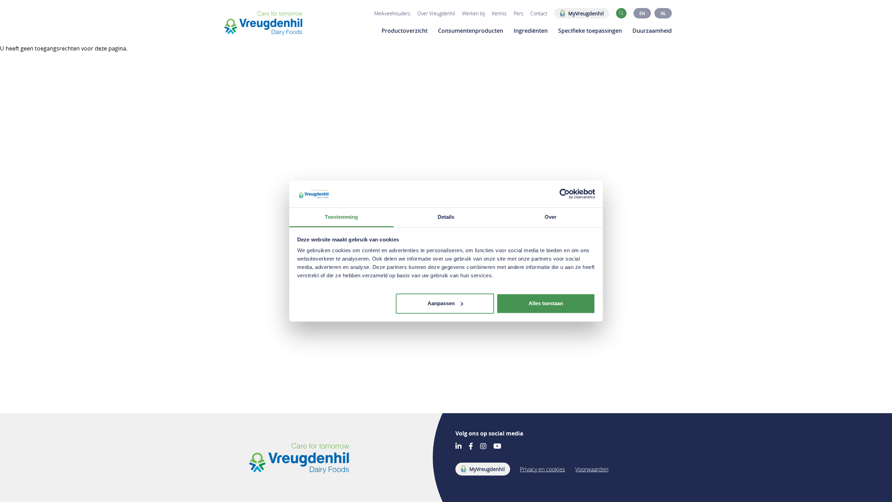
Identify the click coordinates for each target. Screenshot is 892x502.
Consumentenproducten (470, 30)
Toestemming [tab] (341, 217)
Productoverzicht (405, 30)
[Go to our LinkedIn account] (458, 447)
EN (642, 13)
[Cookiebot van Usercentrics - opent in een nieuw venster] (564, 193)
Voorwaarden (591, 469)
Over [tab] (550, 217)
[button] (621, 13)
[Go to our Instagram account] (483, 447)
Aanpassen (441, 303)
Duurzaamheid (652, 30)
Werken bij (473, 13)
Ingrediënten (531, 30)
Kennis (499, 13)
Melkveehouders (392, 13)
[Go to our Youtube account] (497, 447)
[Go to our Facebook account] (471, 447)
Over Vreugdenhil (436, 13)
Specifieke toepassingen (590, 30)
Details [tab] (446, 217)
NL (663, 13)
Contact (538, 13)
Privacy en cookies (542, 469)
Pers (518, 13)
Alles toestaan (546, 303)
